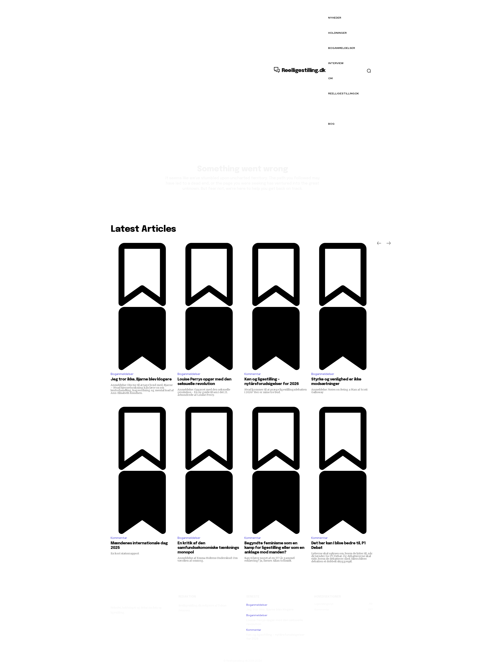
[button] (368, 70)
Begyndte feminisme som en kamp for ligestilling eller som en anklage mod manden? (274, 547)
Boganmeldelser (122, 374)
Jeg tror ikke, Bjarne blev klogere (141, 379)
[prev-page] (379, 243)
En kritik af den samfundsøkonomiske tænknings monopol (208, 547)
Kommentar (252, 374)
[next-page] (388, 243)
